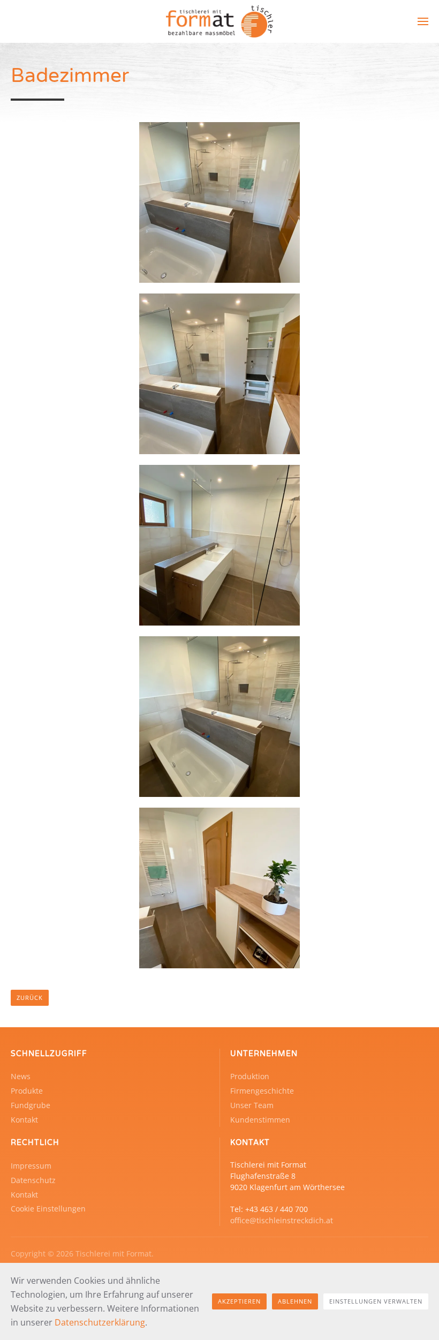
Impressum (31, 1166)
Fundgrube (30, 1105)
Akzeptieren (239, 1301)
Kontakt (24, 1120)
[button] (423, 21)
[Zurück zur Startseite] (219, 21)
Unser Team (252, 1105)
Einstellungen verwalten (375, 1301)
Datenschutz (33, 1180)
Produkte (27, 1091)
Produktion (249, 1076)
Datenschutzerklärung (100, 1322)
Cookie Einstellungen (48, 1208)
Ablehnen (295, 1301)
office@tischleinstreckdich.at (281, 1220)
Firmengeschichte (262, 1091)
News (21, 1076)
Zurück (30, 997)
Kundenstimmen (260, 1120)
